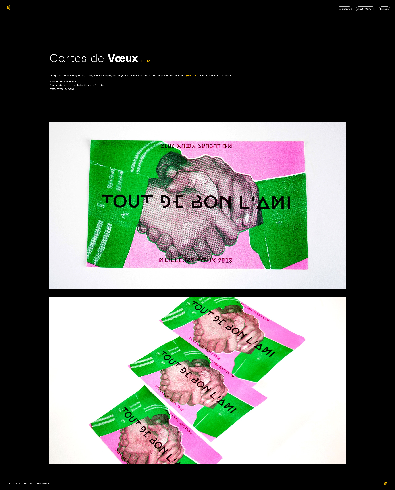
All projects (344, 9)
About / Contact (365, 9)
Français (384, 9)
